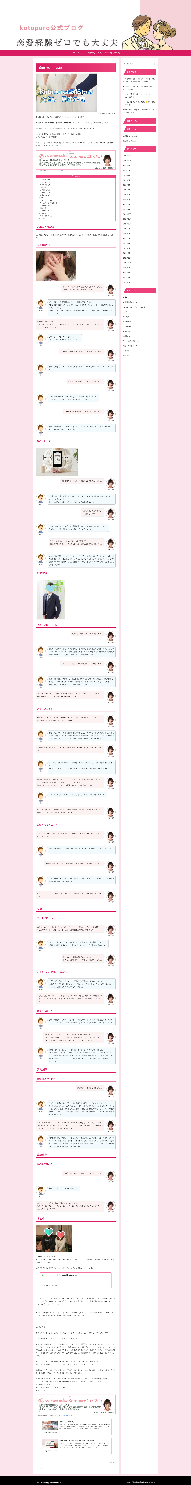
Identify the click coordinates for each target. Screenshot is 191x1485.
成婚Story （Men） (130, 136)
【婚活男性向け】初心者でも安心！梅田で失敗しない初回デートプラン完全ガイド (139, 80)
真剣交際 (43, 208)
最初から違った (47, 205)
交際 (41, 197)
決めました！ (46, 185)
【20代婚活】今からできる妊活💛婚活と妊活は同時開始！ (139, 103)
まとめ (42, 218)
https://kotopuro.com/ (67, 170)
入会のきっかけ (45, 179)
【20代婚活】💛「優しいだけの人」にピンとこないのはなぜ (139, 95)
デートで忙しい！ (47, 200)
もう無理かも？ (47, 182)
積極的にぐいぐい (47, 210)
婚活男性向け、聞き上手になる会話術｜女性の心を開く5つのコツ (139, 111)
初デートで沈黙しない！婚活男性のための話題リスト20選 (139, 88)
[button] (154, 64)
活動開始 (43, 187)
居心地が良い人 (47, 216)
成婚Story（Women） (130, 141)
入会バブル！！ (47, 192)
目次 (73, 176)
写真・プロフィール (48, 190)
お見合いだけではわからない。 (51, 203)
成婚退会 (43, 213)
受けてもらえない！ (48, 195)
